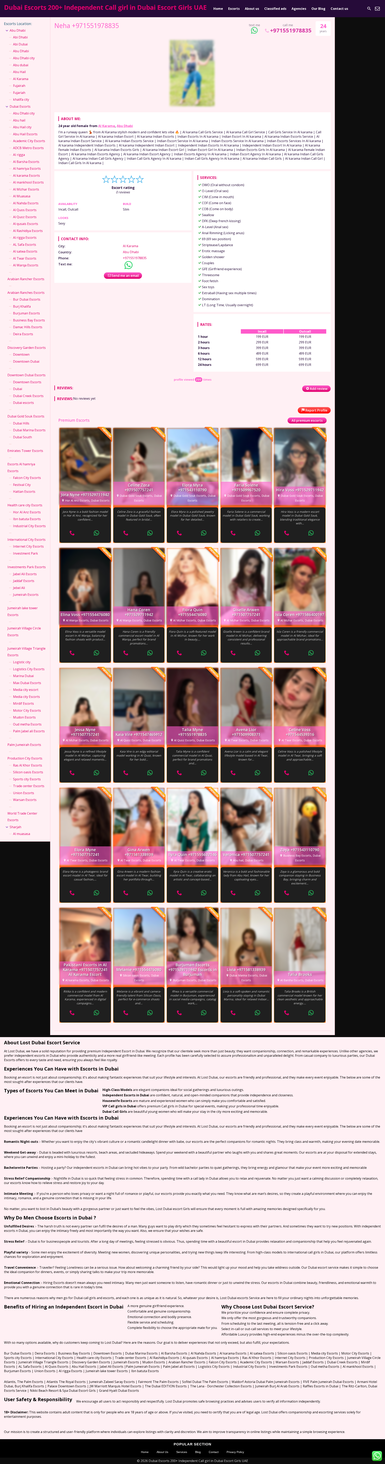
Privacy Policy (235, 1452)
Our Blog (318, 8)
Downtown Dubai (26, 361)
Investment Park (25, 553)
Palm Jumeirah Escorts (24, 745)
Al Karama (106, 126)
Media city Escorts (26, 696)
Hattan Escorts (24, 491)
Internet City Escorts (28, 546)
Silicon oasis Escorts (28, 772)
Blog (198, 1452)
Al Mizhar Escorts (26, 189)
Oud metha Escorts (27, 724)
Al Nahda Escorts (25, 203)
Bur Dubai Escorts (26, 299)
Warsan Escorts (24, 800)
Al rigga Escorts (24, 237)
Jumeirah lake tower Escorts (22, 611)
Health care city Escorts (24, 505)
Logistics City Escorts (29, 669)
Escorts (234, 8)
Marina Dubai (23, 676)
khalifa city (21, 99)
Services (181, 1452)
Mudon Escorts (24, 717)
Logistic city (21, 662)
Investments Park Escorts (26, 567)
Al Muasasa (21, 196)
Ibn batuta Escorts (27, 519)
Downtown (21, 354)
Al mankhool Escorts (28, 182)
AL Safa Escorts (24, 244)
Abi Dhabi (20, 37)
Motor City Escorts (27, 710)
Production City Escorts (24, 758)
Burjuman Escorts (26, 313)
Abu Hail (19, 72)
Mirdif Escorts (23, 703)
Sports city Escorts (27, 779)
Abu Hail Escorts (25, 134)
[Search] (369, 8)
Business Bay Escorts (29, 320)
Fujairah (19, 85)
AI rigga (19, 155)
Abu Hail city (22, 127)
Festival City (22, 485)
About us (252, 8)
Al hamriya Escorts (27, 168)
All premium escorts (307, 420)
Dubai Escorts (20, 106)
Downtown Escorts (27, 382)
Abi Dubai (20, 44)
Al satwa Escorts (25, 251)
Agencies (299, 8)
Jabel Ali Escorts (25, 574)
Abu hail (19, 120)
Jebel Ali (19, 588)
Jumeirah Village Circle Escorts (24, 631)
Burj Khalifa (22, 306)
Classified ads (275, 8)
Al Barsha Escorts (26, 162)
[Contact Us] (377, 8)
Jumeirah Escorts (25, 594)
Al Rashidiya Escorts (28, 231)
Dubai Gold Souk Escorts (25, 416)
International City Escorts (26, 539)
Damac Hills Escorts (27, 327)
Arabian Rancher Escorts (25, 279)
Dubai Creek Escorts (28, 396)
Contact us (339, 8)
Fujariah (19, 92)
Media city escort (25, 689)
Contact (214, 1452)
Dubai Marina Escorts (29, 430)
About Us (162, 1452)
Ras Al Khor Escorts (27, 765)
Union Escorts (23, 793)
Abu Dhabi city (24, 58)
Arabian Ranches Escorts (26, 292)
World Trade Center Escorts (22, 816)
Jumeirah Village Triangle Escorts (26, 651)
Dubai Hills (21, 423)
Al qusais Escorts (25, 224)
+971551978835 (291, 30)
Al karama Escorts (26, 175)
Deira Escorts (23, 334)
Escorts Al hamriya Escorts (21, 467)
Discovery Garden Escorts (26, 347)
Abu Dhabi (125, 126)
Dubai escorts (23, 402)
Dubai (17, 389)
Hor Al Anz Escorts (27, 512)
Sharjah (15, 827)
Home (218, 8)
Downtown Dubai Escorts (26, 375)
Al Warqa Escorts (25, 265)
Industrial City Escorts (29, 526)
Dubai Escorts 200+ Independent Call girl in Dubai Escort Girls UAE (105, 7)
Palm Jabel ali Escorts (29, 731)
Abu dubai (20, 65)
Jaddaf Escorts (23, 581)
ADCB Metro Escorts (28, 148)
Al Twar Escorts (24, 258)
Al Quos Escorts (24, 210)
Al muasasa (21, 834)
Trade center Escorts (28, 786)
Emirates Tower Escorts (25, 451)
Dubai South (22, 437)
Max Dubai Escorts (27, 683)
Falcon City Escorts (27, 478)
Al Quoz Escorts (24, 217)
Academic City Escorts (29, 141)
